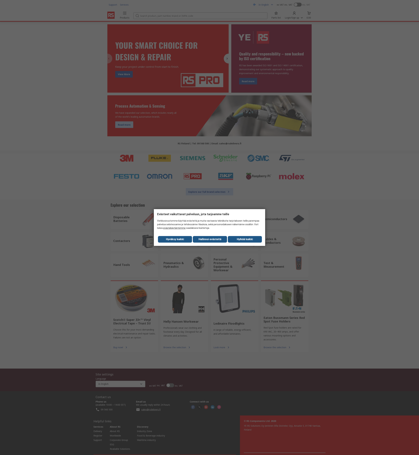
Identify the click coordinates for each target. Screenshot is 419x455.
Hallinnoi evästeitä (210, 239)
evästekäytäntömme (174, 228)
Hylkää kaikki (245, 239)
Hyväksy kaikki (175, 239)
